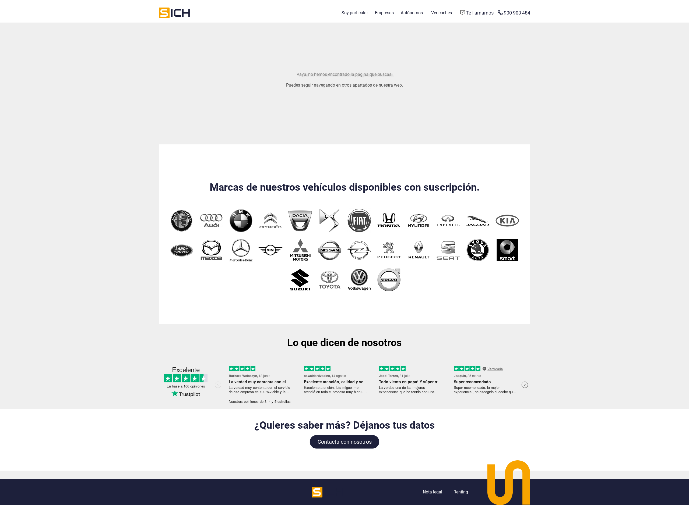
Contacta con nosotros (345, 442)
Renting (461, 492)
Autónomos (412, 12)
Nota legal (432, 492)
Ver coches (441, 12)
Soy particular (355, 12)
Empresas (384, 12)
